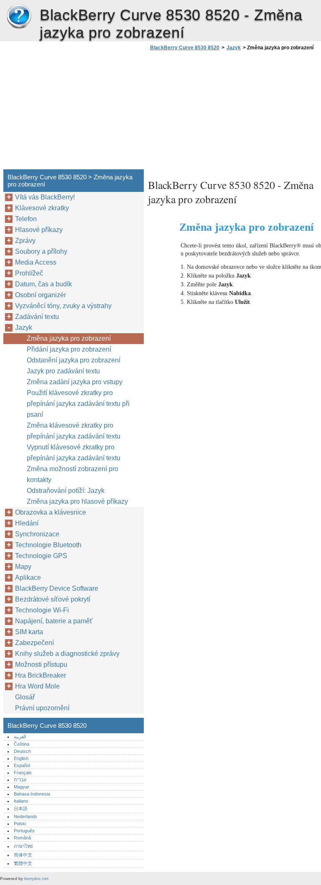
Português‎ (24, 830)
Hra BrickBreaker (40, 675)
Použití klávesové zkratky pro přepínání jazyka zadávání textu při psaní (78, 403)
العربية (20, 736)
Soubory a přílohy (41, 251)
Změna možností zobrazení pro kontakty (72, 474)
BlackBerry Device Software (56, 588)
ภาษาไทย (23, 846)
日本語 (21, 808)
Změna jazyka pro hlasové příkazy (77, 501)
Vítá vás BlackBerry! (45, 197)
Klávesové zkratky (42, 208)
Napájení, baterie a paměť (53, 621)
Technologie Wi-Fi (42, 610)
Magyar (21, 786)
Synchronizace (37, 534)
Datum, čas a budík (43, 284)
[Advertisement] (218, 112)
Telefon (26, 218)
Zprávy (25, 240)
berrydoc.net (36, 878)
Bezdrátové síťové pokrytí (52, 599)
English (21, 758)
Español (22, 765)
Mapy (23, 566)
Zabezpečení (34, 642)
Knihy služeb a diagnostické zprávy (67, 653)
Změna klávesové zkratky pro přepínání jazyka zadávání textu (73, 431)
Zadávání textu (37, 316)
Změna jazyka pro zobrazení (69, 338)
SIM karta (29, 631)
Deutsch (22, 751)
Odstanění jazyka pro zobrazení (73, 360)
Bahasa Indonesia (32, 793)
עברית (20, 779)
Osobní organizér (40, 294)
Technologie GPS (41, 555)
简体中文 (23, 854)
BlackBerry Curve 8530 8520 (18, 16)
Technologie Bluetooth (48, 544)
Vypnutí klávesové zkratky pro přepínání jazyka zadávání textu (73, 453)
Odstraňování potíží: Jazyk (65, 490)
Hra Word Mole (37, 686)
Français (23, 772)
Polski (20, 823)
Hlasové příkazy (39, 229)
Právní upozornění (42, 708)
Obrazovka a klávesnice (50, 512)
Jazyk (234, 48)
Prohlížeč (29, 273)
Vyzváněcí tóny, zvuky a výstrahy (63, 305)
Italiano (21, 800)
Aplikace (28, 577)
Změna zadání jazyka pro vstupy (74, 381)
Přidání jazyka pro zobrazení (69, 349)
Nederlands (25, 816)
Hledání (26, 523)
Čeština (21, 744)
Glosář (25, 697)
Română (22, 837)
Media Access (35, 262)
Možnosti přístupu (41, 664)
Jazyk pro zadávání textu (63, 371)
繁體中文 (23, 863)
